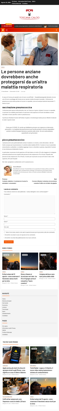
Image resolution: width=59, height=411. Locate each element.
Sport (3, 311)
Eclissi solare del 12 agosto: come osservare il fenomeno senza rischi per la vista (43, 401)
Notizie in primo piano (7, 396)
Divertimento (33, 365)
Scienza (3, 67)
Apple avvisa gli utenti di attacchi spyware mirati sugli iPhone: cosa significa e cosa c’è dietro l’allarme (14, 370)
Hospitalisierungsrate (41, 97)
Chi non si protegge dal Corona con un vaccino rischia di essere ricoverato (25, 99)
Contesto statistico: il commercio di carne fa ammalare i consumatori (15, 181)
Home (4, 299)
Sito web (6, 227)
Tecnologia (5, 309)
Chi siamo (14, 1)
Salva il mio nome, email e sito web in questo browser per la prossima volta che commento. (30, 232)
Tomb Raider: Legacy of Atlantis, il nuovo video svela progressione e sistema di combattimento (41, 370)
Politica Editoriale (16, 3)
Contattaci (25, 3)
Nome (6, 216)
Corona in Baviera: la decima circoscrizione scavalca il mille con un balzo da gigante (44, 181)
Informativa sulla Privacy (24, 1)
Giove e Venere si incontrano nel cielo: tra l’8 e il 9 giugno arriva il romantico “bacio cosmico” (29, 278)
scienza (4, 307)
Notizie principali (6, 301)
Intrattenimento (6, 313)
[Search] (56, 30)
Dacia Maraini (5, 91)
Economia (5, 305)
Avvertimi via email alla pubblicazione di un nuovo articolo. (20, 238)
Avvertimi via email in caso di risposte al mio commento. (20, 235)
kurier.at (45, 101)
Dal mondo (5, 303)
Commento (7, 194)
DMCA (33, 1)
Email (6, 221)
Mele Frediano (15, 283)
